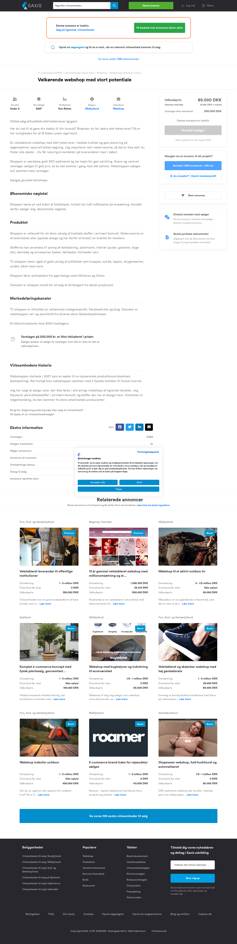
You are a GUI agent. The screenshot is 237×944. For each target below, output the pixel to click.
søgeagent (77, 47)
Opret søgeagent (113, 914)
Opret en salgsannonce (147, 914)
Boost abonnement (137, 856)
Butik (85, 879)
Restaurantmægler (137, 879)
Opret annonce (151, 5)
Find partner (134, 885)
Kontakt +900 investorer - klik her (193, 165)
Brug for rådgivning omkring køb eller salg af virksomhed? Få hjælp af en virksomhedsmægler (46, 412)
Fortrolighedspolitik (148, 452)
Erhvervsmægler (136, 874)
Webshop (102, 72)
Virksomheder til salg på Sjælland (41, 877)
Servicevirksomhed (93, 874)
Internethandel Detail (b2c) (79, 72)
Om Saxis (69, 914)
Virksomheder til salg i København (41, 883)
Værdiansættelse (136, 862)
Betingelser (33, 914)
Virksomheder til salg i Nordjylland (41, 856)
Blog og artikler (180, 914)
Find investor (134, 897)
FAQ (51, 914)
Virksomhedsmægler (138, 868)
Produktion (89, 862)
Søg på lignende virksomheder (75, 30)
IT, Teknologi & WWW (50, 72)
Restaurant (89, 885)
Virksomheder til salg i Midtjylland (41, 862)
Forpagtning (133, 891)
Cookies (88, 914)
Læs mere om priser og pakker (153, 505)
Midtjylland (92, 108)
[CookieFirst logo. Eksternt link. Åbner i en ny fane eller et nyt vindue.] (79, 454)
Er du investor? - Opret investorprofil (193, 176)
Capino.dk (205, 914)
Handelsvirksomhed (94, 868)
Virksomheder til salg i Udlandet (40, 889)
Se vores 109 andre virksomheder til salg (118, 816)
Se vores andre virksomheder (118, 59)
